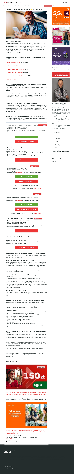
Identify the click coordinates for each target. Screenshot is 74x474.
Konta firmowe (56, 134)
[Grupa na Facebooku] (69, 2)
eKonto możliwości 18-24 (16, 62)
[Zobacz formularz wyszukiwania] (71, 6)
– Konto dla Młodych (15, 65)
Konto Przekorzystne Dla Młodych (17, 75)
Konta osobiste (57, 135)
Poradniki (56, 142)
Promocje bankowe (58, 145)
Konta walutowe (57, 138)
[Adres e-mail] (66, 2)
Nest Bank (9, 79)
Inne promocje (56, 131)
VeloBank (9, 65)
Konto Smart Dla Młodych (15, 72)
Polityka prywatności (56, 158)
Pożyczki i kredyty (57, 144)
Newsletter (63, 5)
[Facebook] (5, 452)
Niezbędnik (56, 141)
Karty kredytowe (57, 132)
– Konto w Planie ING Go (19, 69)
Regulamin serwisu (56, 155)
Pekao (8, 75)
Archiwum (54, 161)
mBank (8, 62)
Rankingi (55, 147)
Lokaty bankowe (57, 139)
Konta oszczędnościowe (59, 137)
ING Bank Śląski (10, 69)
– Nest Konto (13, 79)
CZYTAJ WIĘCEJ (9, 401)
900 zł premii (19, 172)
